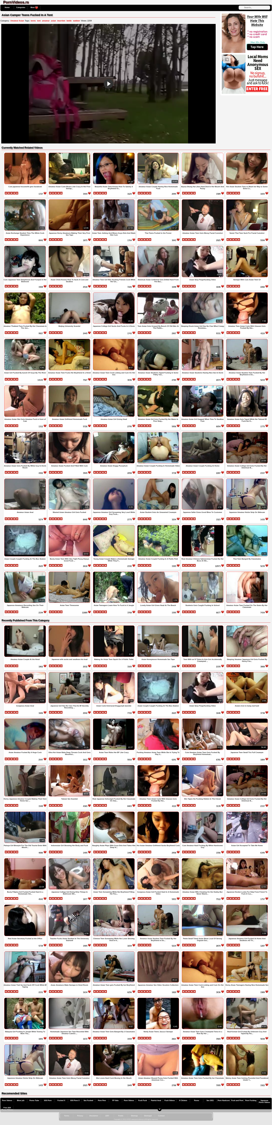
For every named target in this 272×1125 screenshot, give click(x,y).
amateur (46, 21)
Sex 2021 (210, 1100)
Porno (196, 1100)
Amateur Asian (17, 21)
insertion (61, 21)
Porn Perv (102, 1100)
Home (7, 7)
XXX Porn (48, 1100)
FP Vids (115, 1100)
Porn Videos (7, 1100)
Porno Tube (34, 1100)
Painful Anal (156, 1100)
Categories (20, 7)
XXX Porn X (74, 1100)
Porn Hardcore (224, 1100)
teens (33, 21)
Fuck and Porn (237, 1100)
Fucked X (61, 1100)
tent (39, 21)
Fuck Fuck (142, 1100)
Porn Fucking (250, 1100)
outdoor (76, 21)
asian (53, 21)
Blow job (20, 1100)
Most (33, 7)
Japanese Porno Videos (264, 1101)
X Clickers (183, 1100)
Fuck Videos (169, 1100)
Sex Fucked (88, 1100)
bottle (69, 21)
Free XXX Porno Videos (7, 1109)
